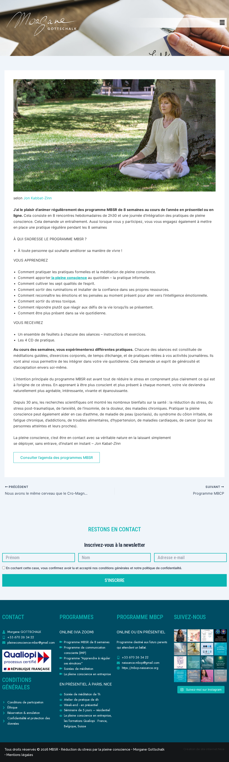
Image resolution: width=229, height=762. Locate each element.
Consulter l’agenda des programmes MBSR (56, 457)
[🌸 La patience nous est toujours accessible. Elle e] (220, 676)
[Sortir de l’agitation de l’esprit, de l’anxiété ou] (180, 635)
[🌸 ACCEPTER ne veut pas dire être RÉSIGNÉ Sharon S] (220, 662)
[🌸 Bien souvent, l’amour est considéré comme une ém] (193, 649)
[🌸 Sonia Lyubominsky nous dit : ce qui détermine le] (193, 635)
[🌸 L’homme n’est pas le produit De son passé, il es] (193, 662)
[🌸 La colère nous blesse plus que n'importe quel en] (207, 662)
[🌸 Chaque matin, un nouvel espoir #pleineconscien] (193, 676)
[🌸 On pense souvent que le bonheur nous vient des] (180, 649)
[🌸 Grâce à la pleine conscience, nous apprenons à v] (207, 635)
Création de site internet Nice (204, 749)
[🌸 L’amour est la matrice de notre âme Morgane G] (220, 649)
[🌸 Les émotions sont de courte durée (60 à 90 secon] (207, 649)
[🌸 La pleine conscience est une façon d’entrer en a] (207, 676)
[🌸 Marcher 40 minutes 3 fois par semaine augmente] (220, 635)
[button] (222, 23)
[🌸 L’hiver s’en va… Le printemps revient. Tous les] (180, 662)
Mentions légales (19, 755)
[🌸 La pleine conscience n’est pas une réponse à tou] (180, 676)
